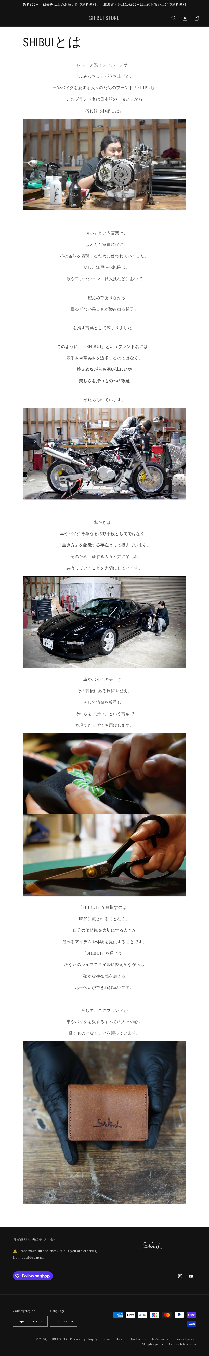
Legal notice (160, 1338)
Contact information (182, 1344)
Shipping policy (153, 1344)
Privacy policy (112, 1338)
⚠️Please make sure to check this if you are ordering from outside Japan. (55, 1254)
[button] (10, 18)
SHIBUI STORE (58, 1339)
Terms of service (185, 1338)
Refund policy (137, 1338)
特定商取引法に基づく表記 (35, 1239)
